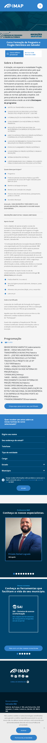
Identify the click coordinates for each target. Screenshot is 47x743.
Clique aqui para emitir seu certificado (23, 406)
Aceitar (23, 730)
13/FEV (10, 342)
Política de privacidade (23, 738)
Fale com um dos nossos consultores (23, 648)
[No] (44, 728)
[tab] (14, 574)
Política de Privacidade (28, 480)
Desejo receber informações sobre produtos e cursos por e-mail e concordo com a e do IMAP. (25, 480)
